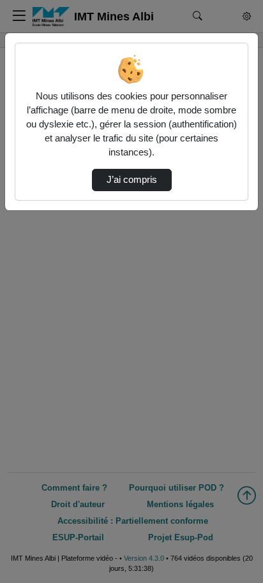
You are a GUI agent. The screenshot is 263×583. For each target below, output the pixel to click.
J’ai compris (132, 180)
